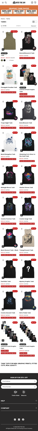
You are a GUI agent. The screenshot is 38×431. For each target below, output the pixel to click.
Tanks (8, 19)
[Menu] (3, 3)
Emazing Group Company (25, 428)
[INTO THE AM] (19, 2)
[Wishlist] (3, 31)
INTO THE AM (20, 426)
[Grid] (33, 22)
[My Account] (31, 3)
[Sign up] (34, 381)
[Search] (7, 3)
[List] (36, 22)
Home (3, 19)
